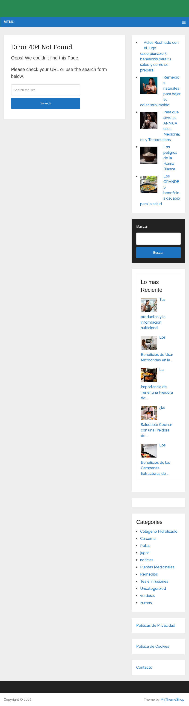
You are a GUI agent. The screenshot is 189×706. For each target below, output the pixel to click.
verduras (147, 596)
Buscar (142, 226)
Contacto (144, 667)
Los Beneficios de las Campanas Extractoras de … (155, 459)
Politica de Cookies (152, 646)
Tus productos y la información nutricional (153, 313)
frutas (145, 546)
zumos (146, 603)
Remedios (149, 574)
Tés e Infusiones (154, 581)
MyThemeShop (172, 699)
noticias (146, 560)
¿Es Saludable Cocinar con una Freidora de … (156, 421)
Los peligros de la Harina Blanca (170, 158)
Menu (9, 22)
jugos (145, 553)
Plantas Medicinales (157, 567)
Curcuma (148, 538)
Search (45, 103)
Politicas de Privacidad (155, 625)
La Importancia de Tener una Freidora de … (157, 383)
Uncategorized (153, 588)
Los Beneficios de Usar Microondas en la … (157, 348)
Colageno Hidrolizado (158, 531)
